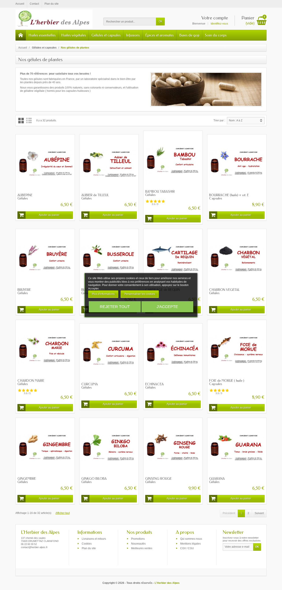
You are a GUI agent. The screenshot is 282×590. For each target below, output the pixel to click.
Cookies (87, 543)
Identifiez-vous (219, 23)
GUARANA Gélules (217, 480)
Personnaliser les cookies (139, 293)
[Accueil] (21, 35)
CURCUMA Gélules (89, 385)
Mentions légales (190, 543)
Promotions (138, 538)
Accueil (22, 47)
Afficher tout (63, 513)
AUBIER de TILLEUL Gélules (95, 196)
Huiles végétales (73, 35)
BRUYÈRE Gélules (24, 291)
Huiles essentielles (42, 35)
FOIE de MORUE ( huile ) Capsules (226, 382)
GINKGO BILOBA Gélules (94, 480)
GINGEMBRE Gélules (26, 480)
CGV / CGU (187, 548)
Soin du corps (215, 35)
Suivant (259, 513)
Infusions (133, 35)
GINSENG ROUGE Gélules (158, 480)
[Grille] (21, 120)
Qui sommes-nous (191, 538)
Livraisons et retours (94, 538)
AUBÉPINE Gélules (24, 196)
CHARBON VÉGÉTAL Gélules (224, 291)
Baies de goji (189, 35)
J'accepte (167, 306)
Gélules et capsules (106, 35)
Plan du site (89, 548)
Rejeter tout (115, 306)
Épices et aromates (159, 35)
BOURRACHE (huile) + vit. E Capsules (229, 196)
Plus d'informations (103, 293)
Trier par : (219, 120)
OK (160, 21)
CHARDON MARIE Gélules (30, 382)
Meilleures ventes (141, 548)
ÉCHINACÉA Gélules (154, 385)
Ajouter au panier (49, 214)
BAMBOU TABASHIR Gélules (160, 193)
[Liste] (29, 120)
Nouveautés (138, 543)
